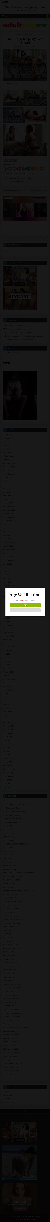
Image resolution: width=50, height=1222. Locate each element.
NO (25, 610)
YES (25, 605)
